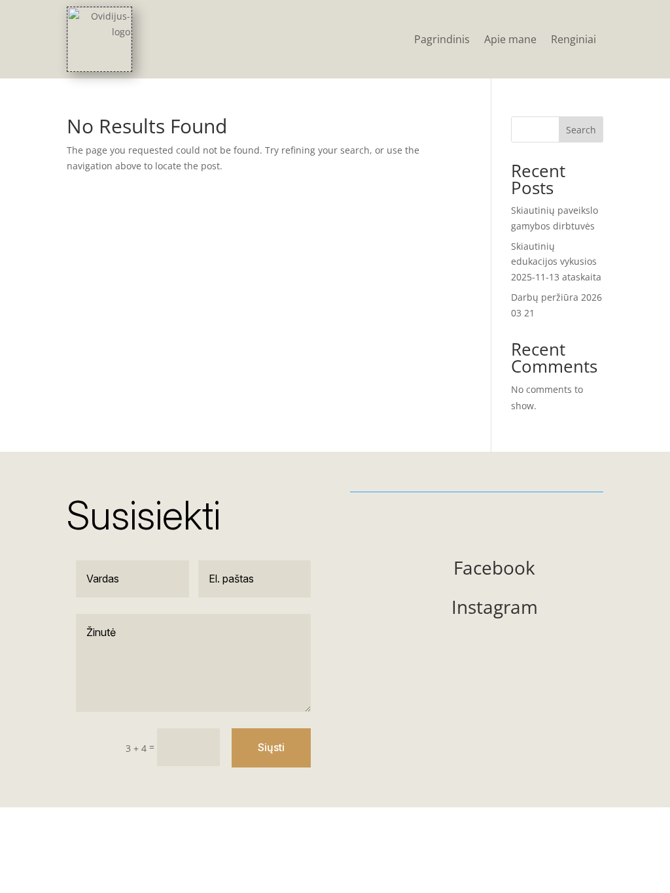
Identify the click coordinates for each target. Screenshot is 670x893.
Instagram (494, 606)
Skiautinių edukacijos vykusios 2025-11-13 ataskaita (556, 262)
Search (581, 130)
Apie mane (510, 39)
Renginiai (573, 39)
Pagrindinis (442, 39)
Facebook (494, 567)
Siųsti (271, 747)
